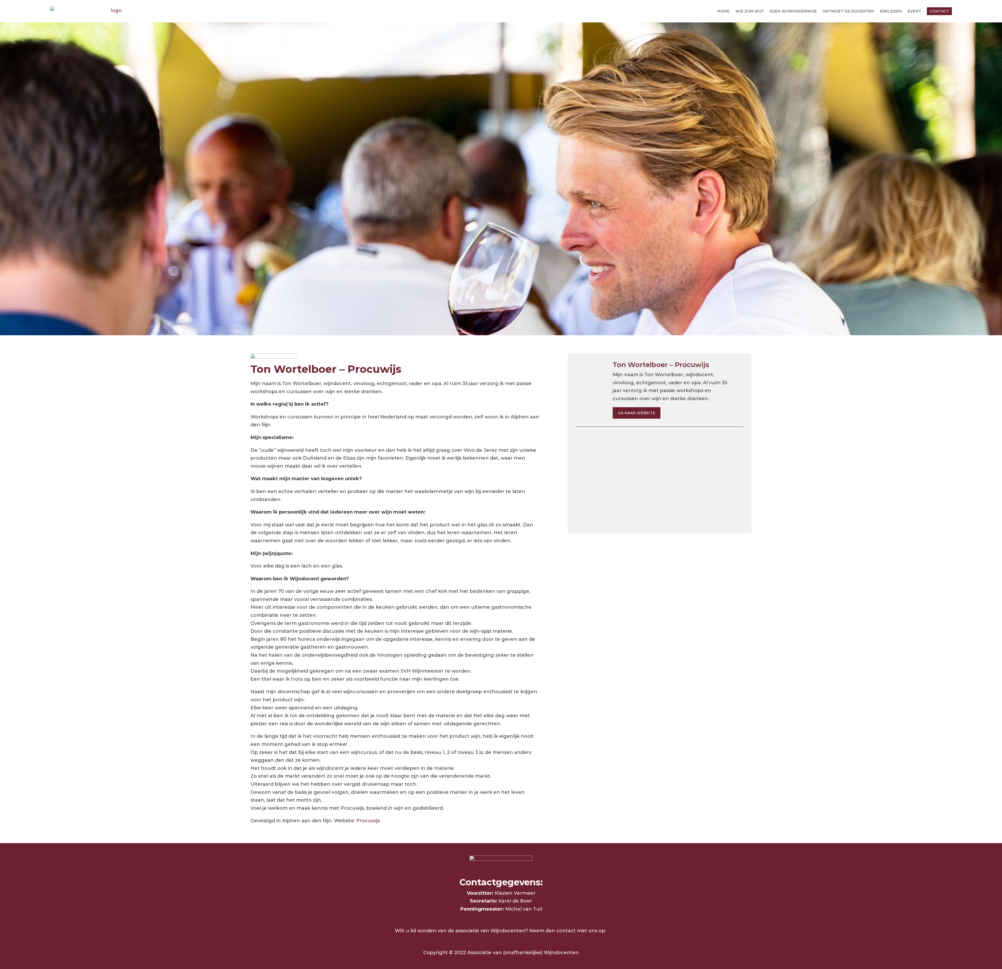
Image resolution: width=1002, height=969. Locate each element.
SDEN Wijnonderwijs (793, 11)
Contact (939, 11)
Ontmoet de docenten (848, 11)
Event (914, 11)
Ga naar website (636, 413)
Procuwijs (368, 821)
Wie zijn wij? (749, 11)
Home (723, 11)
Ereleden (891, 11)
